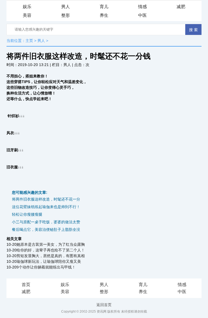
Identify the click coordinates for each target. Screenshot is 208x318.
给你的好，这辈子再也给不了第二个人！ (51, 250)
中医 (142, 15)
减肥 (181, 6)
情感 (142, 6)
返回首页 (104, 305)
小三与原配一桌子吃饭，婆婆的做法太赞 (46, 222)
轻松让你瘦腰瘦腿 (27, 214)
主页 (29, 40)
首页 (26, 284)
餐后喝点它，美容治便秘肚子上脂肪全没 (46, 229)
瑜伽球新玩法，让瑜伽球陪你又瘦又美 (49, 261)
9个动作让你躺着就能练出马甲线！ (46, 267)
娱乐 (27, 6)
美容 (27, 15)
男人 (65, 6)
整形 (65, 15)
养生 (104, 15)
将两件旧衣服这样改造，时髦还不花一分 (46, 199)
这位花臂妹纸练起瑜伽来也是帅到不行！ (46, 207)
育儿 (104, 6)
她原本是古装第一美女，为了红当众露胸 (51, 244)
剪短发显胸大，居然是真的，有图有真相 (51, 256)
